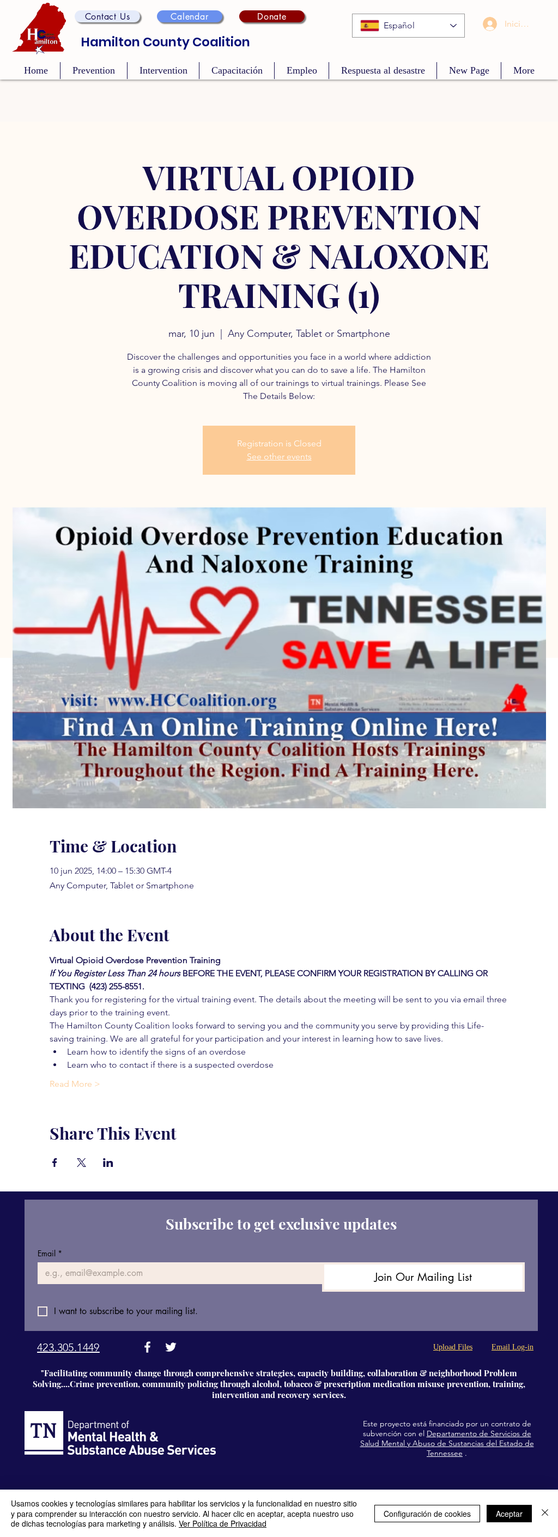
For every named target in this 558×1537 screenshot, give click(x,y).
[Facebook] (147, 1347)
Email (50, 1253)
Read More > (75, 1084)
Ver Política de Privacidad (222, 1523)
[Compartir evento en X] (81, 1162)
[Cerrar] (544, 1513)
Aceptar (509, 1513)
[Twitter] (170, 1347)
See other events (279, 456)
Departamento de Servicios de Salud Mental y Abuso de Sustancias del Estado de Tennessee (447, 1443)
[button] (107, 16)
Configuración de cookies (427, 1513)
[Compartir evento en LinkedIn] (108, 1162)
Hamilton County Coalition (165, 42)
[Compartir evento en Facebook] (55, 1162)
